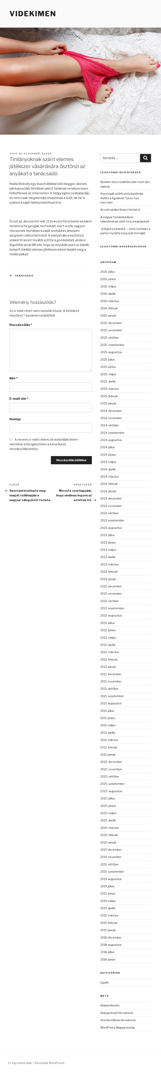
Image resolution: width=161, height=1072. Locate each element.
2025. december (111, 323)
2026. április (108, 293)
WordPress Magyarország (117, 1027)
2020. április (108, 820)
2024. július (107, 447)
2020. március (109, 827)
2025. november (111, 330)
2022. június (108, 630)
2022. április (108, 644)
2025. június (108, 366)
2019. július (107, 886)
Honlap (15, 419)
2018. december (111, 937)
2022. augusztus (111, 615)
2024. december (111, 410)
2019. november (111, 857)
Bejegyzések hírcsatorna (116, 1012)
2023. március (109, 564)
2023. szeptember (112, 520)
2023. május (108, 549)
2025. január (108, 403)
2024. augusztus (111, 440)
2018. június (107, 959)
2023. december (111, 498)
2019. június (107, 893)
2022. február (109, 659)
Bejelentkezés (110, 1005)
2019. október (109, 864)
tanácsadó (24, 275)
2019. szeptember (112, 871)
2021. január (108, 754)
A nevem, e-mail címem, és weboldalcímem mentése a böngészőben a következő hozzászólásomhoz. (43, 444)
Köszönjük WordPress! (49, 1063)
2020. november (111, 769)
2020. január (108, 842)
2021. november (110, 681)
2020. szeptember (112, 783)
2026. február (109, 308)
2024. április (108, 469)
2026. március (109, 301)
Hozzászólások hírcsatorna (118, 1020)
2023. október (109, 513)
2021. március (109, 740)
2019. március (109, 915)
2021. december (110, 674)
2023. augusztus (111, 527)
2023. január (108, 579)
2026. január (108, 315)
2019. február (108, 922)
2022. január (108, 666)
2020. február (109, 835)
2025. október (109, 337)
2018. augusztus (111, 944)
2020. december (111, 761)
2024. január (108, 491)
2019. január (108, 930)
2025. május (108, 374)
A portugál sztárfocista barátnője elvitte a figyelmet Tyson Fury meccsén (121, 198)
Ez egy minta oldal (20, 1063)
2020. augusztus (111, 791)
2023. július (107, 535)
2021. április (107, 732)
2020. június (108, 805)
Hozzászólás (20, 325)
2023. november (111, 506)
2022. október (109, 601)
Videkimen (32, 13)
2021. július (107, 710)
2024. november (111, 418)
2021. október (109, 688)
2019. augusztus (111, 879)
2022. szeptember (112, 608)
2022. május (108, 637)
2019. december (111, 849)
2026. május (108, 286)
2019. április (107, 908)
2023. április (108, 557)
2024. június (108, 454)
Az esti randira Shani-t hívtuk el (120, 209)
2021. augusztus (111, 703)
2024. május (108, 462)
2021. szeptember (112, 696)
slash (47, 153)
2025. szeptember (112, 345)
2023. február (109, 571)
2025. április (108, 381)
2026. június (108, 279)
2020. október (109, 776)
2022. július (107, 623)
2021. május (108, 725)
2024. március (109, 476)
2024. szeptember (112, 432)
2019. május (108, 901)
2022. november (111, 593)
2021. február (108, 747)
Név (13, 378)
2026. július (107, 271)
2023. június (108, 542)
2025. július (107, 359)
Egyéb (104, 982)
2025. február (109, 396)
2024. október (109, 425)
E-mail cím (18, 399)
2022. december (111, 586)
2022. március (109, 652)
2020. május (108, 813)
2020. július (107, 798)
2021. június (107, 718)
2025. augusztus (111, 352)
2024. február (109, 483)
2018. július (107, 952)
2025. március (109, 388)
